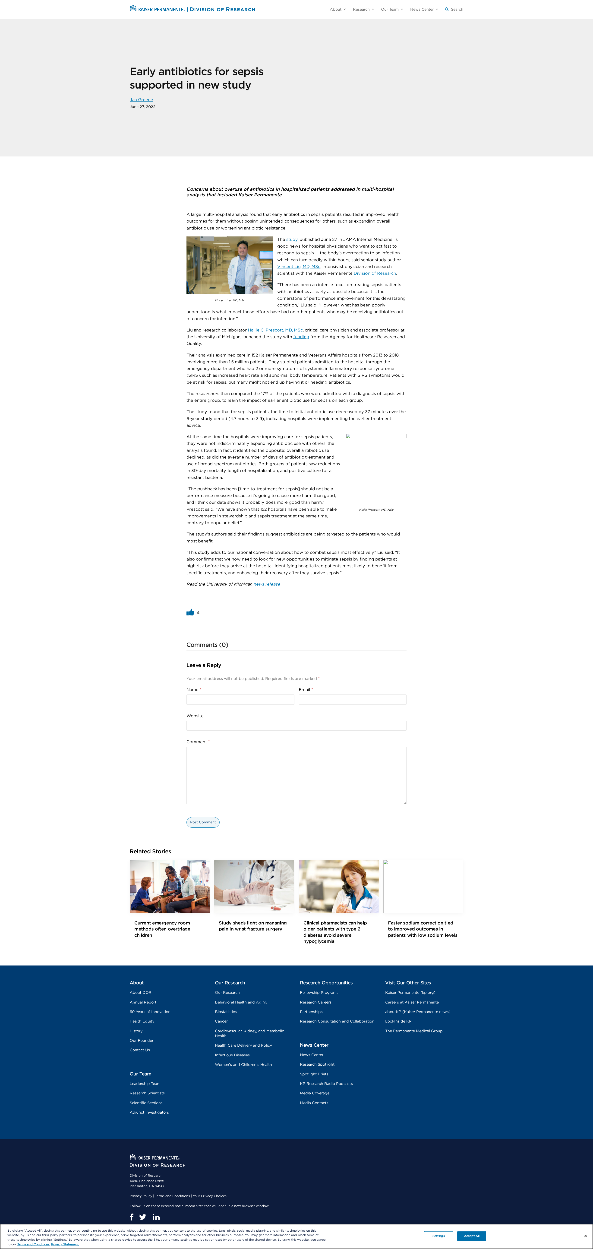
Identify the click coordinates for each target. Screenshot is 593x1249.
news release (266, 584)
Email (306, 690)
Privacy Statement (65, 1244)
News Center (311, 1055)
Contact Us (140, 1050)
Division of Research (375, 273)
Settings (438, 1236)
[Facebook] (131, 1217)
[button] (454, 11)
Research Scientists (147, 1093)
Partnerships (311, 1012)
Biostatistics (226, 1012)
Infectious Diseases (232, 1055)
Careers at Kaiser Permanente (412, 1002)
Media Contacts (314, 1103)
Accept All (471, 1236)
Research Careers (315, 1002)
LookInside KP (398, 1021)
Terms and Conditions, (33, 1244)
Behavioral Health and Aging (241, 1002)
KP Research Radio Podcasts (326, 1084)
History (136, 1031)
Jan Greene (141, 100)
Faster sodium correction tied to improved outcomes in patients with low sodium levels (422, 929)
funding (301, 337)
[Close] (585, 1236)
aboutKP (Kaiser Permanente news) (417, 1012)
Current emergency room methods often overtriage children (162, 929)
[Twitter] (143, 1217)
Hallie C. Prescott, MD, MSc (275, 330)
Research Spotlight (317, 1064)
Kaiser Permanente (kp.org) (410, 992)
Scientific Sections (146, 1103)
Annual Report (143, 1002)
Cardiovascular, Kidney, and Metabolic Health (249, 1033)
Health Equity (142, 1021)
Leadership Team (145, 1084)
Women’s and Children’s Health (243, 1065)
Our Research (227, 992)
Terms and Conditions (172, 1196)
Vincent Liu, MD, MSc (298, 267)
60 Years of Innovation (150, 1012)
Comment (198, 742)
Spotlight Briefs (314, 1074)
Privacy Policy (141, 1196)
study (291, 240)
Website (195, 716)
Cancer (221, 1021)
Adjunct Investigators (149, 1112)
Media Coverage (314, 1093)
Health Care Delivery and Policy (243, 1045)
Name (194, 690)
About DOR (140, 992)
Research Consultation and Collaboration (337, 1021)
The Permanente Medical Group (414, 1031)
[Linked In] (156, 1217)
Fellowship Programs (319, 992)
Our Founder (141, 1040)
